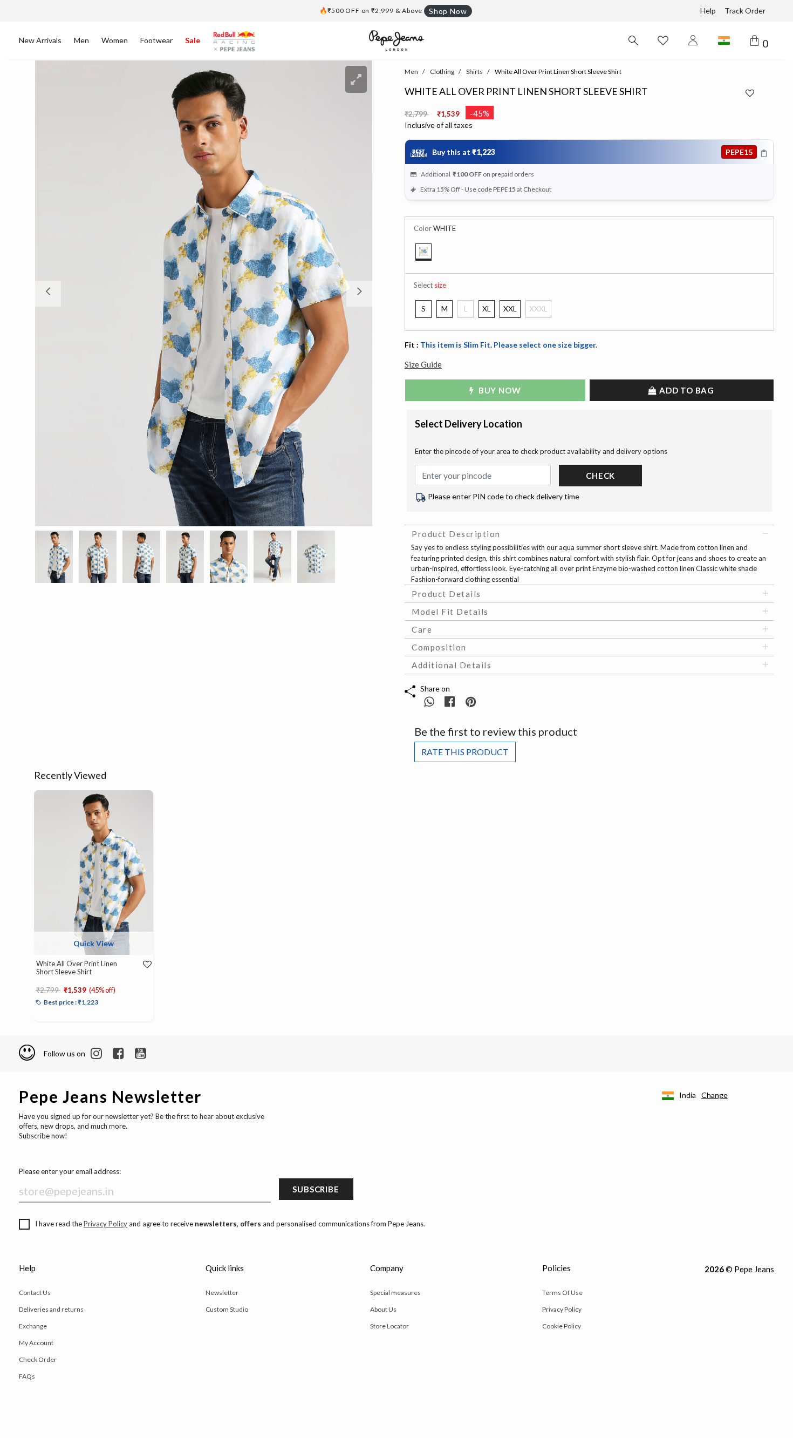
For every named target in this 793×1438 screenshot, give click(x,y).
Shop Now (448, 11)
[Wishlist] (142, 964)
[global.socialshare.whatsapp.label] (429, 701)
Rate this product (465, 752)
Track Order (744, 10)
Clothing (442, 71)
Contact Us (35, 1292)
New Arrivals (40, 40)
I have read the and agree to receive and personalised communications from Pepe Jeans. (230, 1223)
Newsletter (222, 1292)
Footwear (156, 40)
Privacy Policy (105, 1223)
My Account (36, 1343)
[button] (60, 293)
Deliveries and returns (51, 1309)
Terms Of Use (562, 1292)
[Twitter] (140, 1054)
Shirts (474, 71)
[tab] (589, 533)
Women (114, 40)
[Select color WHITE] (423, 252)
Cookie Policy (561, 1326)
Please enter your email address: (70, 1171)
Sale (192, 40)
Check (600, 475)
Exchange (33, 1326)
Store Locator (389, 1326)
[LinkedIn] (96, 1054)
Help (708, 10)
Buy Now (498, 390)
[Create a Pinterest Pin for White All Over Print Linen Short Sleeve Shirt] (471, 701)
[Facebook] (118, 1054)
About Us (383, 1309)
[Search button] (632, 40)
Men (81, 40)
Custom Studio (227, 1309)
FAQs (27, 1376)
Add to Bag (685, 390)
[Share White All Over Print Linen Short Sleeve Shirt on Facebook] (451, 701)
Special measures (395, 1292)
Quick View (93, 943)
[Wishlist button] (663, 40)
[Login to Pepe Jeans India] (693, 40)
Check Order (38, 1359)
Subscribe (315, 1189)
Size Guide (423, 364)
